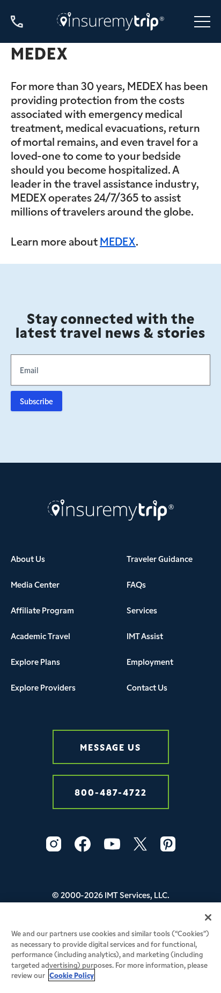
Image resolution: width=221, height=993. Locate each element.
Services (142, 610)
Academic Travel (40, 635)
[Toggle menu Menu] (202, 21)
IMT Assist (145, 635)
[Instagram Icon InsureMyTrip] (53, 843)
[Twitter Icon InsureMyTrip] (140, 844)
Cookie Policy (71, 975)
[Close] (208, 917)
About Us (28, 558)
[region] (110, 947)
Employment (150, 661)
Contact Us (147, 687)
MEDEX (118, 240)
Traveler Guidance (160, 558)
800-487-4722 (111, 791)
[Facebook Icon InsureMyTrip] (83, 844)
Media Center (35, 584)
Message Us (110, 746)
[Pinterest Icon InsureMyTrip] (167, 843)
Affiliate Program (42, 610)
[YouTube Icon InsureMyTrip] (112, 844)
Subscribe (36, 401)
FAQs (136, 584)
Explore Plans (35, 661)
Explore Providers (43, 687)
